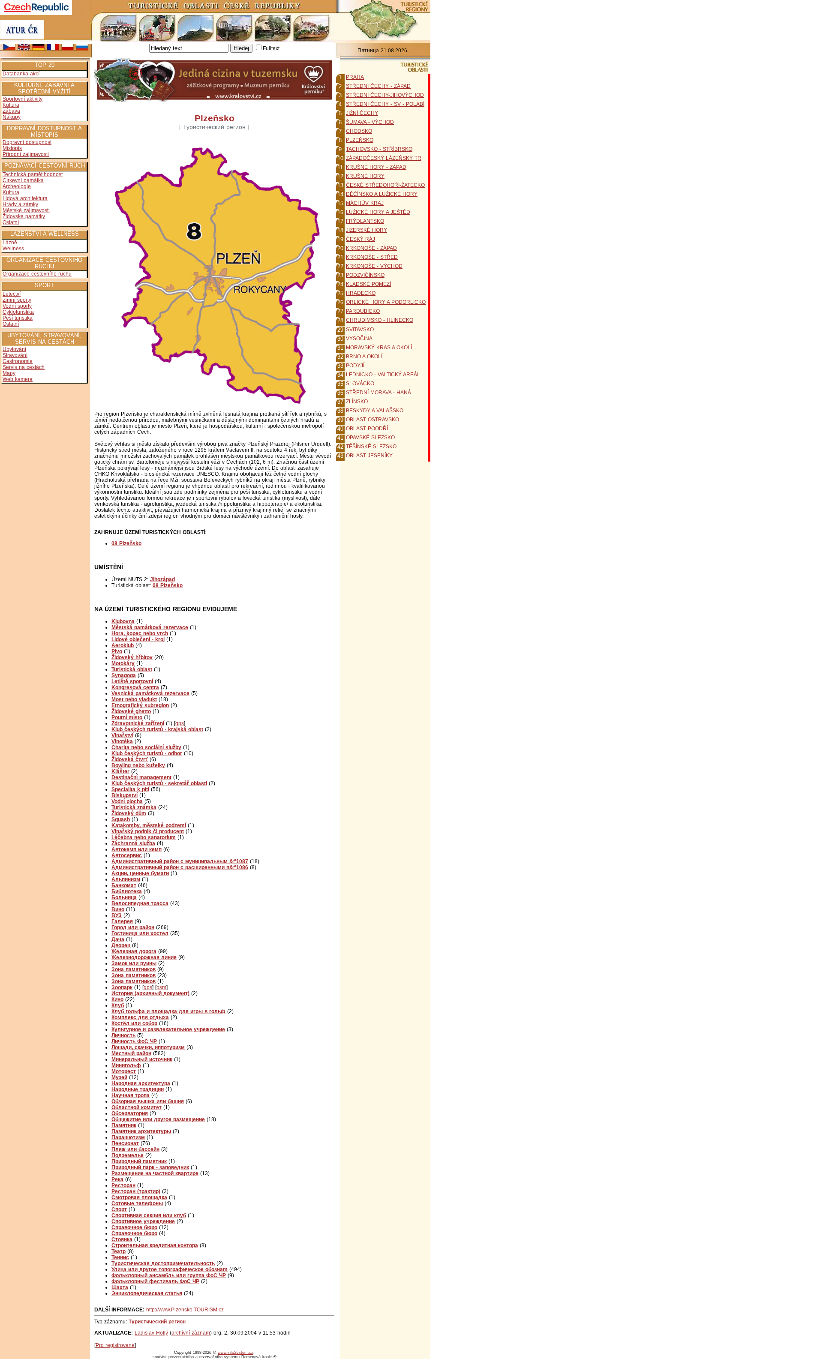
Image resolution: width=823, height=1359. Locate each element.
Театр (118, 1251)
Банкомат (123, 885)
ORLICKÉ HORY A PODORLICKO (386, 302)
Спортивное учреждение (143, 1221)
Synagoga (123, 675)
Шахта (119, 1287)
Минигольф (126, 1065)
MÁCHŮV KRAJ (365, 203)
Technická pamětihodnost (33, 174)
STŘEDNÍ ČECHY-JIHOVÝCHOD (385, 95)
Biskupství (124, 795)
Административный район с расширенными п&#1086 (179, 867)
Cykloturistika (18, 312)
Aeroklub (122, 645)
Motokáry (123, 663)
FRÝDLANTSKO (365, 221)
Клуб (117, 1005)
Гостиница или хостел (139, 933)
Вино (117, 909)
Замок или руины (133, 963)
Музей (119, 1077)
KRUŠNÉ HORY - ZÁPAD (376, 167)
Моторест (123, 1071)
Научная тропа (130, 1095)
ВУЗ (116, 915)
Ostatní (11, 222)
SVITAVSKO (360, 330)
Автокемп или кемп (136, 849)
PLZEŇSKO (359, 140)
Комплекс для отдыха (140, 1017)
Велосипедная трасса (139, 903)
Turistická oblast (131, 669)
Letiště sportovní (132, 681)
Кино (117, 999)
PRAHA (355, 77)
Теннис (120, 1257)
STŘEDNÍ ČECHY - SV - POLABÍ (385, 104)
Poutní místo (126, 717)
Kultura (11, 105)
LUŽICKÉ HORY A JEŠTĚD (378, 212)
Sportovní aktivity (22, 99)
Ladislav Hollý (151, 1333)
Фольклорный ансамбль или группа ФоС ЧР (168, 1275)
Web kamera (18, 379)
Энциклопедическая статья (146, 1293)
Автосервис (126, 855)
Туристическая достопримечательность (163, 1263)
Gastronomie (18, 361)
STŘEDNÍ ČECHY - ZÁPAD (378, 86)
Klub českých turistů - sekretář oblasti (159, 783)
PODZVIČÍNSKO (365, 275)
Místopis (12, 148)
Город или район (132, 927)
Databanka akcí (21, 74)
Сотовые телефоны (137, 1203)
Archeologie (17, 186)
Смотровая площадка (139, 1197)
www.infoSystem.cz (235, 1352)
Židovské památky (24, 216)
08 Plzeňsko (168, 585)
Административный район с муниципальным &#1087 (179, 861)
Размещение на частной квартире (154, 1173)
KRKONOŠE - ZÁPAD (371, 248)
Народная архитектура (140, 1083)
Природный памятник (139, 1161)
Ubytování (14, 349)
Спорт (119, 1209)
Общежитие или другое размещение (158, 1119)
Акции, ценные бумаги (140, 873)
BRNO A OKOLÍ (364, 357)
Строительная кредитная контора (154, 1245)
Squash (120, 819)
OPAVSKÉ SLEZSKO (370, 438)
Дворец (120, 945)
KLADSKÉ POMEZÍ (368, 284)
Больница (124, 897)
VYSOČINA (359, 339)
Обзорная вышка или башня (147, 1101)
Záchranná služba (133, 843)
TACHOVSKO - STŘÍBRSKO (379, 149)
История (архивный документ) (150, 993)
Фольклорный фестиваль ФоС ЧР (155, 1281)
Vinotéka (122, 741)
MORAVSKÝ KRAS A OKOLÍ (379, 348)
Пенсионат (125, 1143)
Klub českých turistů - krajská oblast (157, 729)
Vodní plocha (127, 801)
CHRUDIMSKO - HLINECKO (379, 320)
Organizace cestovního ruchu (37, 274)
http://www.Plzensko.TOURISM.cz (185, 1310)
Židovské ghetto (131, 711)
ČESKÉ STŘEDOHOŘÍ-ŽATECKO (385, 185)
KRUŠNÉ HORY (365, 176)
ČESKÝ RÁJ (360, 239)
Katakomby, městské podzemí (148, 825)
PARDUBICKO (363, 311)
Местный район (131, 1053)
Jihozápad (162, 579)
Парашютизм (128, 1137)
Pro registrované (115, 1345)
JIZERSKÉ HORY (366, 230)
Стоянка (121, 1239)
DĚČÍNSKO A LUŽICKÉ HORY (382, 194)
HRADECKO (360, 293)
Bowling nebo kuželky (138, 765)
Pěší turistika (18, 318)
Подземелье (127, 1155)
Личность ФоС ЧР (134, 1041)
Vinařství (122, 735)
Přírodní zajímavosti (26, 154)
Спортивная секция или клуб (148, 1215)
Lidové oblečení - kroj (138, 639)
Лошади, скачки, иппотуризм (148, 1047)
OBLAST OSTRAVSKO (372, 420)
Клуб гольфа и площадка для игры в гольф (168, 1011)
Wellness (13, 249)
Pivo (116, 651)
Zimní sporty (17, 300)
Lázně (10, 243)
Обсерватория (129, 1113)
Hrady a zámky (20, 204)
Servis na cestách (24, 367)
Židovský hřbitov (132, 657)
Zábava (11, 111)
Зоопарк (121, 987)
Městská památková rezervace (149, 627)
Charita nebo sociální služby (146, 747)
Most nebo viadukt (134, 699)
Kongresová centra (135, 687)
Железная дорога (133, 951)
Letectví (12, 294)
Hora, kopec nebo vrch (139, 633)
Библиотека (126, 891)
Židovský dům (128, 813)
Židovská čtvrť (129, 759)
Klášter (120, 771)
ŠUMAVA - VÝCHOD (370, 122)
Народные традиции (137, 1089)
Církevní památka (23, 180)
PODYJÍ (355, 366)
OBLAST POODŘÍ (367, 429)
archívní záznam (190, 1333)
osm (161, 987)
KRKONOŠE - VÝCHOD (374, 266)
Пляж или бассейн (135, 1149)
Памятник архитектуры (141, 1131)
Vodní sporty (17, 306)
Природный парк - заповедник (150, 1167)
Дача (117, 939)
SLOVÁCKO (360, 384)
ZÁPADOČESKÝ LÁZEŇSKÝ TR (383, 158)
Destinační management (141, 777)
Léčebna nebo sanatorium (143, 837)
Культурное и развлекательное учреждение (168, 1029)
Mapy (9, 373)
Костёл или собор (134, 1023)
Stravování (15, 355)
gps (179, 723)
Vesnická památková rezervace (150, 693)
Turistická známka (133, 807)
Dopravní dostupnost (27, 142)
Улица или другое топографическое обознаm (169, 1269)
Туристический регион (157, 1322)
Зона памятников (133, 969)
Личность (123, 1035)
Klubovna (123, 621)
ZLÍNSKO (357, 402)
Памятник (123, 1125)
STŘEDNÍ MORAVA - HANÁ (378, 393)
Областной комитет (136, 1107)
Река (117, 1179)
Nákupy (12, 117)
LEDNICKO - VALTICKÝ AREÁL (383, 375)
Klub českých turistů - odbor (146, 753)
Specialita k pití (130, 789)
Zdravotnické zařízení (137, 723)
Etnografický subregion (140, 705)
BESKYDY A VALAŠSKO (374, 411)
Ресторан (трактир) (135, 1191)
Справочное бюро (134, 1227)
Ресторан (123, 1185)
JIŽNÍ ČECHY (362, 113)
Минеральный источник (141, 1059)
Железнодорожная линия (144, 957)
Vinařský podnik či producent (147, 831)
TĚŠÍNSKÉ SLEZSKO (371, 447)
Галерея (122, 921)
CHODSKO (359, 131)
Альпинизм (125, 879)
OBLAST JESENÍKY (369, 456)
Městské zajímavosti (26, 210)
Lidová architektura (25, 198)
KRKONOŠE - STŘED (372, 257)
